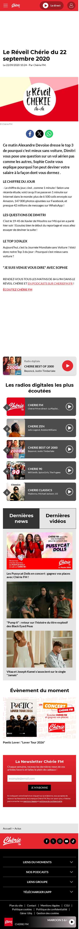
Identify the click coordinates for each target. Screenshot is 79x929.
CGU (67, 905)
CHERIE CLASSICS (40, 490)
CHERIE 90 (35, 468)
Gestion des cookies (48, 913)
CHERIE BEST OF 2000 (39, 366)
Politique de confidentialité (51, 909)
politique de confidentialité (50, 801)
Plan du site (16, 905)
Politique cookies (22, 909)
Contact (31, 905)
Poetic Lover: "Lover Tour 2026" (24, 742)
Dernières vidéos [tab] (58, 518)
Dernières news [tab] (21, 518)
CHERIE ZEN (36, 426)
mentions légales (30, 801)
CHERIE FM (35, 405)
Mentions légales (50, 905)
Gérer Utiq (26, 913)
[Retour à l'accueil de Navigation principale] (15, 5)
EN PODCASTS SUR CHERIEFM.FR (50, 283)
